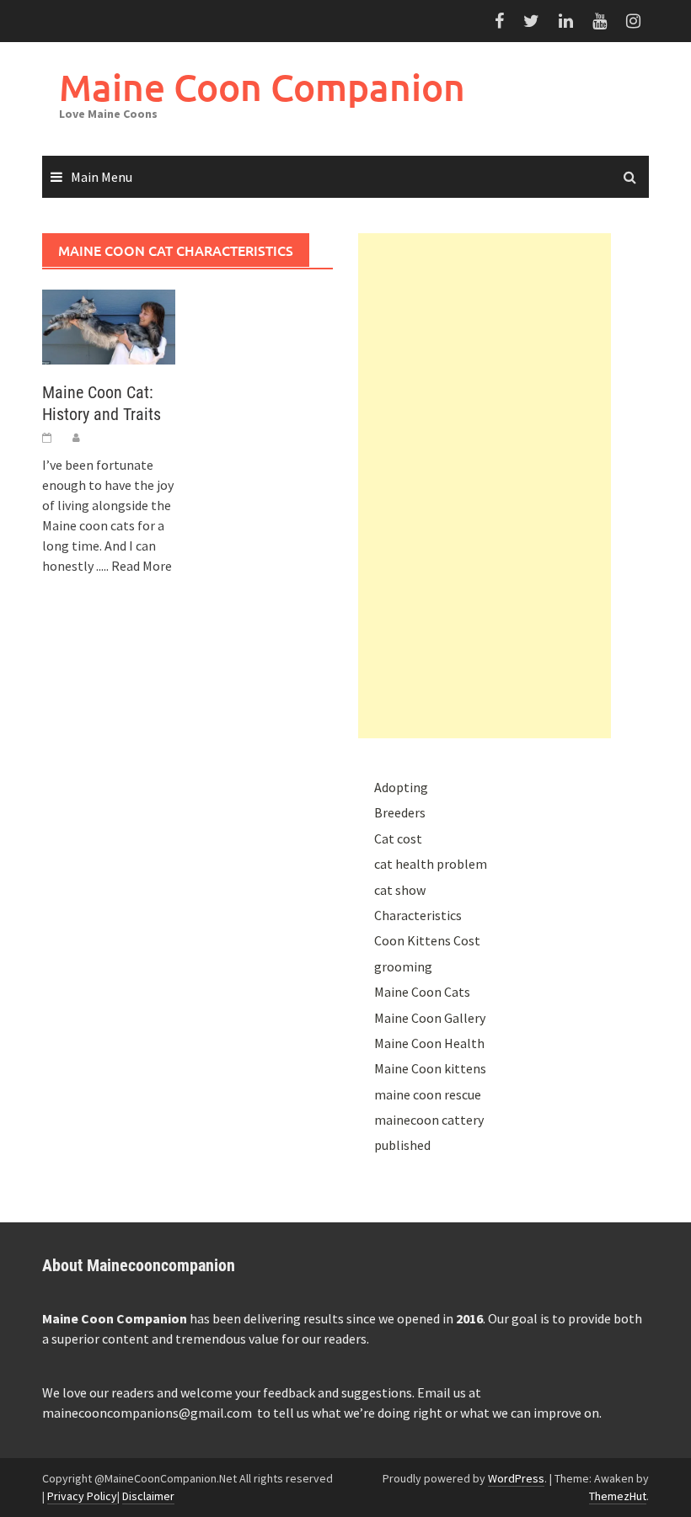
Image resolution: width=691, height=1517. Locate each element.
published (402, 1144)
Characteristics (418, 915)
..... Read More (134, 565)
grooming (403, 966)
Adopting (401, 787)
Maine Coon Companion (262, 87)
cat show (400, 889)
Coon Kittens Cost (427, 940)
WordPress (516, 1478)
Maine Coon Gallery (429, 1017)
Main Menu (101, 176)
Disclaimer (148, 1496)
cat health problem (430, 863)
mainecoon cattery (429, 1119)
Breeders (400, 812)
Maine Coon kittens (430, 1068)
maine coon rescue (427, 1094)
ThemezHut (617, 1496)
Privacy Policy (82, 1496)
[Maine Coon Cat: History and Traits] (108, 325)
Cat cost (398, 838)
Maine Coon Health (429, 1043)
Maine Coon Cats (422, 991)
